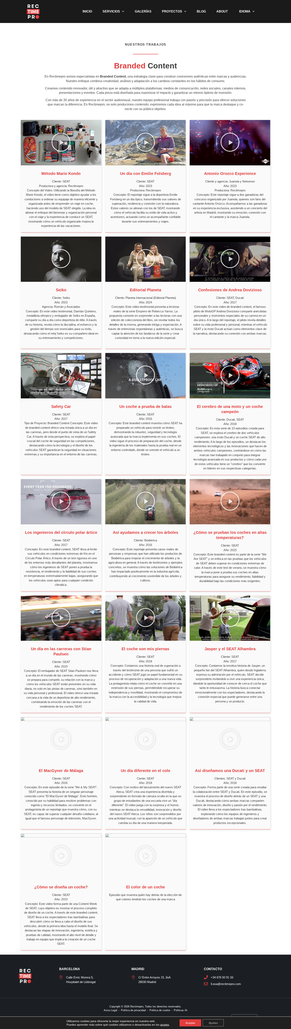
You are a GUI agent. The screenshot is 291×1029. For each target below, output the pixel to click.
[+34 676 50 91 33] (206, 977)
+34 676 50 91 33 (222, 977)
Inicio (87, 11)
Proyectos (172, 11)
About (222, 11)
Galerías (143, 11)
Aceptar (190, 1022)
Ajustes (213, 1022)
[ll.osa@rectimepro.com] (206, 984)
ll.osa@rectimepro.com (226, 984)
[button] (61, 142)
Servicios (111, 11)
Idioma (244, 11)
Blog (201, 11)
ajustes (164, 1024)
